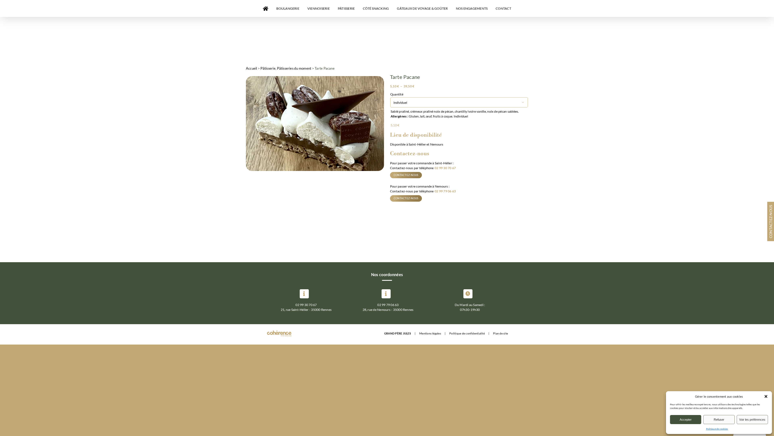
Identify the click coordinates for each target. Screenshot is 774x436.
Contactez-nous (406, 175)
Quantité (396, 94)
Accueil (251, 68)
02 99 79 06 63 (445, 191)
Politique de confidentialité (467, 333)
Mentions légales (430, 333)
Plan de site (500, 333)
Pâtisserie (267, 68)
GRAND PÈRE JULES (397, 333)
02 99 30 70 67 (445, 168)
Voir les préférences (752, 419)
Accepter (686, 419)
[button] (766, 396)
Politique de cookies (717, 428)
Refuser (719, 419)
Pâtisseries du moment (294, 68)
